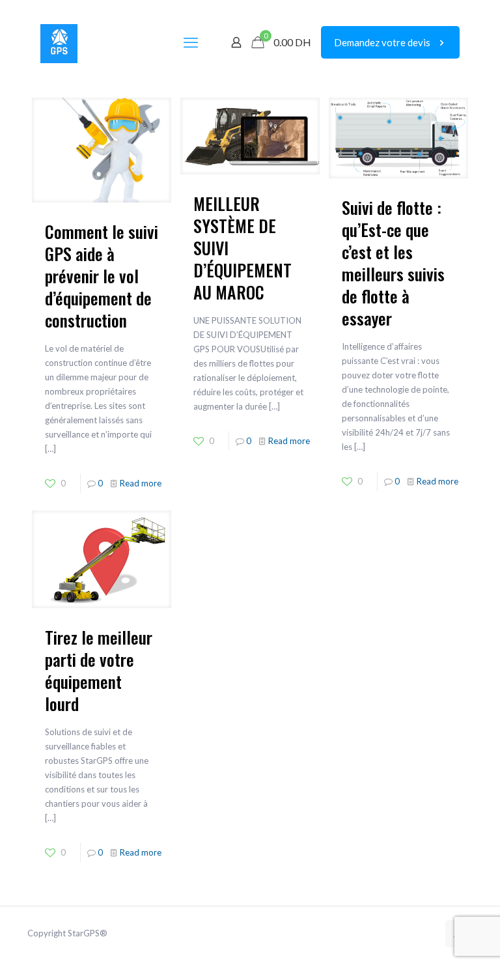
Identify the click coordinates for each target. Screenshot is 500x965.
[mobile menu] (191, 42)
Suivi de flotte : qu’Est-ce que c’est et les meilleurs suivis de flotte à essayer (393, 263)
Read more (140, 483)
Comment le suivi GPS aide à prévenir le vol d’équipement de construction (101, 276)
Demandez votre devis (382, 42)
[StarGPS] (58, 42)
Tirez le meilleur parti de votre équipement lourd (98, 670)
